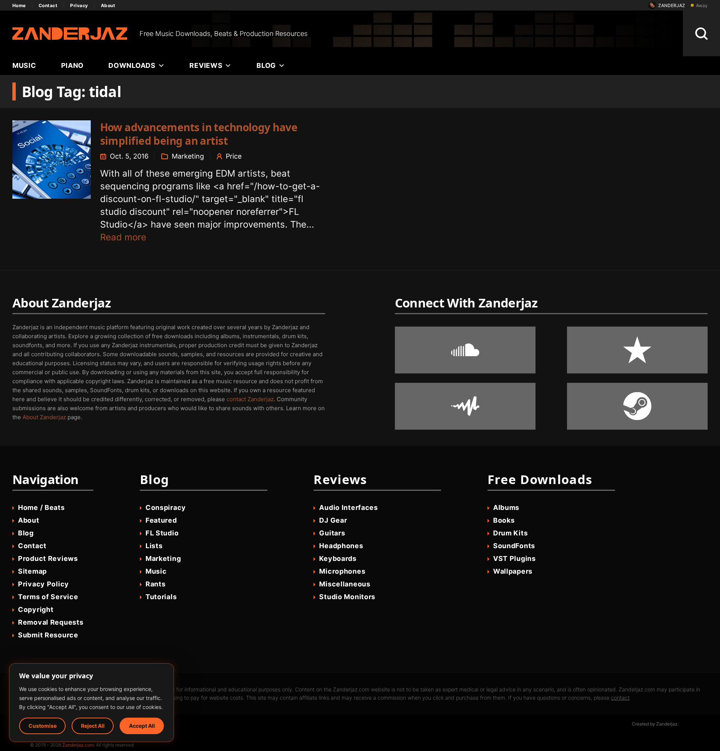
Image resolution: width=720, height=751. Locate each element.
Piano (72, 65)
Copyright (35, 609)
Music (24, 65)
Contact (48, 5)
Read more (123, 237)
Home (19, 5)
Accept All (142, 726)
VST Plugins (514, 558)
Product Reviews (48, 558)
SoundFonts (514, 546)
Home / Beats (41, 507)
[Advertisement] (495, 33)
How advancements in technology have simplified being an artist (198, 133)
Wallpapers (512, 571)
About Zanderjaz (44, 417)
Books (504, 520)
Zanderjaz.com (78, 745)
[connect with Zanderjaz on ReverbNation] (637, 350)
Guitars (332, 533)
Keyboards (337, 558)
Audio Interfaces (348, 507)
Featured (161, 520)
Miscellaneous (344, 584)
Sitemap (32, 571)
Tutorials (161, 597)
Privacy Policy (43, 584)
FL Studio (162, 533)
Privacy (79, 5)
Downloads (131, 65)
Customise (42, 726)
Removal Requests (51, 622)
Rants (156, 584)
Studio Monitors (347, 597)
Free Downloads (540, 479)
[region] (91, 702)
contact (620, 697)
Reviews (205, 65)
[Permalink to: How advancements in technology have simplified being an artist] (51, 159)
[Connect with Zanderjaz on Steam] (637, 406)
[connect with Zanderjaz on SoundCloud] (465, 350)
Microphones (342, 571)
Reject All (93, 726)
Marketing (188, 156)
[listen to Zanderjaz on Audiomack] (465, 406)
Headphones (341, 546)
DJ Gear (333, 520)
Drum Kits (510, 533)
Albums (506, 507)
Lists (154, 546)
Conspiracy (166, 507)
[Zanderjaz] (69, 33)
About (108, 5)
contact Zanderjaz (250, 399)
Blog (266, 65)
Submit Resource (48, 635)
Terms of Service (48, 597)
